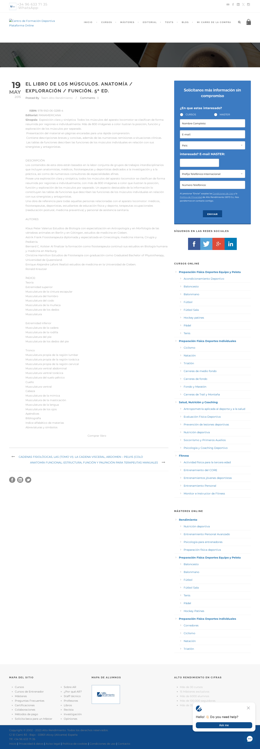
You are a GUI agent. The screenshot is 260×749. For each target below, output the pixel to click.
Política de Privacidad (191, 197)
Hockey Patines (194, 611)
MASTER (225, 114)
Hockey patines (194, 317)
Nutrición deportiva (197, 432)
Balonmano (191, 294)
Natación (190, 355)
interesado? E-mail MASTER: (202, 154)
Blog (185, 22)
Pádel (187, 325)
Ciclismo (189, 347)
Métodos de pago (26, 714)
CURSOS (191, 114)
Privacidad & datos (31, 743)
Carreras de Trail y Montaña (202, 394)
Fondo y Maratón (195, 386)
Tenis (187, 333)
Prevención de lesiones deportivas (206, 424)
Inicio (88, 22)
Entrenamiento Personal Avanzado (207, 534)
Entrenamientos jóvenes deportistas (208, 478)
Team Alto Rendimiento (57, 98)
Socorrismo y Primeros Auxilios (205, 440)
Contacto (124, 743)
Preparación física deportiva (202, 549)
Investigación (73, 714)
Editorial (150, 22)
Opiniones (70, 718)
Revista (68, 709)
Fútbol (188, 302)
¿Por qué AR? (73, 691)
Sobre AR (70, 687)
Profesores (71, 700)
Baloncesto (191, 286)
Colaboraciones (25, 709)
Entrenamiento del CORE (200, 470)
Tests (169, 22)
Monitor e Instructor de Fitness (204, 493)
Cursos (106, 22)
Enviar (212, 214)
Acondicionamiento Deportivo (204, 278)
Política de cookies (74, 743)
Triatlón (189, 363)
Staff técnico (72, 696)
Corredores (191, 625)
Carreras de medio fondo (200, 371)
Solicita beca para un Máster (33, 718)
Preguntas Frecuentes (29, 700)
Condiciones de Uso (223, 193)
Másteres (127, 22)
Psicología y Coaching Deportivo (206, 448)
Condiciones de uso (103, 743)
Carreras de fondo (195, 379)
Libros (68, 705)
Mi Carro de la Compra (214, 22)
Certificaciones (25, 705)
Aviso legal (53, 743)
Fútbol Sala (191, 310)
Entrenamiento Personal (200, 485)
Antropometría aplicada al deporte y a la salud (214, 409)
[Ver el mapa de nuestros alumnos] (106, 694)
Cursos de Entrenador (29, 691)
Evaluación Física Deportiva (202, 416)
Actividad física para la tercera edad (207, 462)
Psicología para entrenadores (203, 542)
